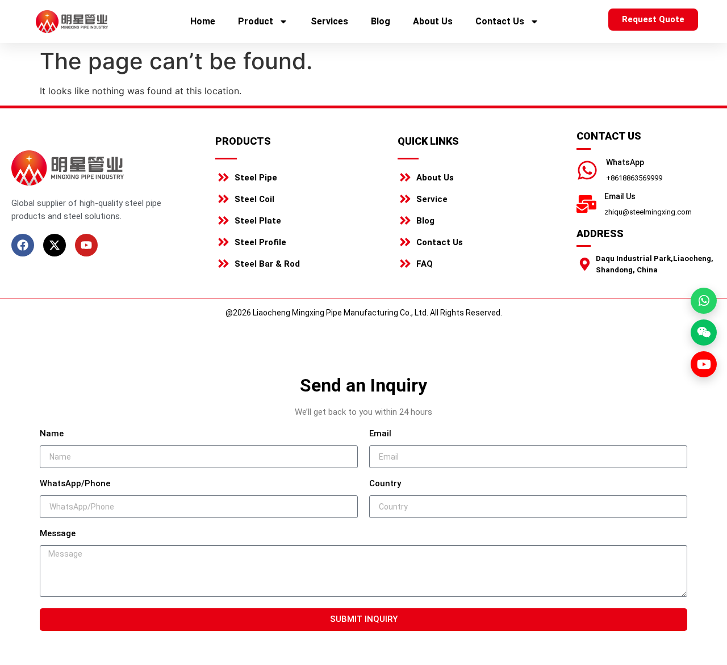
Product (255, 21)
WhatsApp (625, 162)
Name (52, 434)
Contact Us (499, 21)
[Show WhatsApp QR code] (704, 301)
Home (202, 21)
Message (58, 533)
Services (329, 21)
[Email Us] (586, 204)
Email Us (620, 196)
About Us (433, 21)
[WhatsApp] (587, 170)
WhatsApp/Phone (75, 484)
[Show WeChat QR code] (704, 332)
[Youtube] (86, 245)
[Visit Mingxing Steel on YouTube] (704, 364)
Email (380, 434)
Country (385, 484)
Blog (380, 21)
